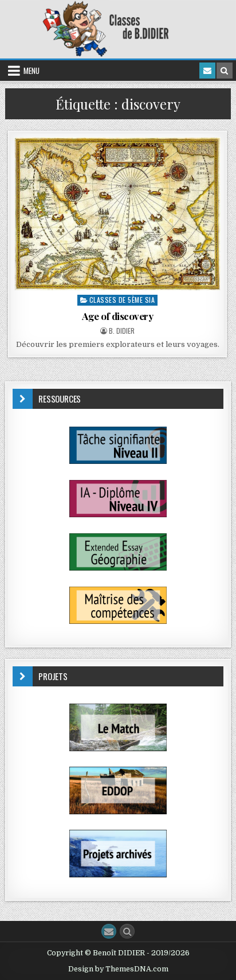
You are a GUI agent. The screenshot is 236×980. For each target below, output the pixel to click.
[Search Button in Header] (225, 71)
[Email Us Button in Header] (207, 71)
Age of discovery (117, 316)
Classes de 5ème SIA (122, 299)
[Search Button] (127, 931)
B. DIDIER (122, 330)
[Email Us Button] (108, 931)
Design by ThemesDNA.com (118, 969)
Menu (31, 70)
